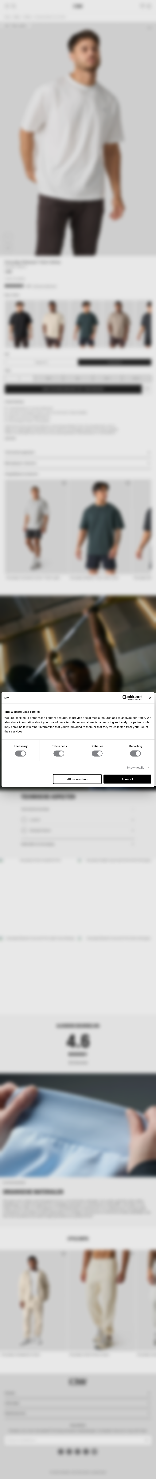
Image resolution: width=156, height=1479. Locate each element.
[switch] (58, 754)
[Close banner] (150, 698)
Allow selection (77, 779)
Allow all (127, 779)
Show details (135, 767)
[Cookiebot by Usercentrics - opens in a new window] (125, 698)
